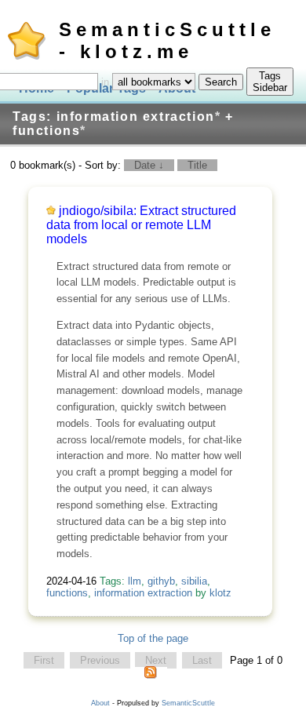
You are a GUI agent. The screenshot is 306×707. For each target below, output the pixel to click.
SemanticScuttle (188, 703)
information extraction (143, 593)
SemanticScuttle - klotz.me (167, 40)
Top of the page (153, 638)
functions (67, 593)
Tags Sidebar (270, 81)
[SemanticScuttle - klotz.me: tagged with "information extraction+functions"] (150, 675)
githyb (161, 581)
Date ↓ (149, 165)
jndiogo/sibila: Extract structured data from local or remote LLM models (141, 225)
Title (197, 165)
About (100, 703)
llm (134, 581)
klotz (220, 593)
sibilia (194, 581)
